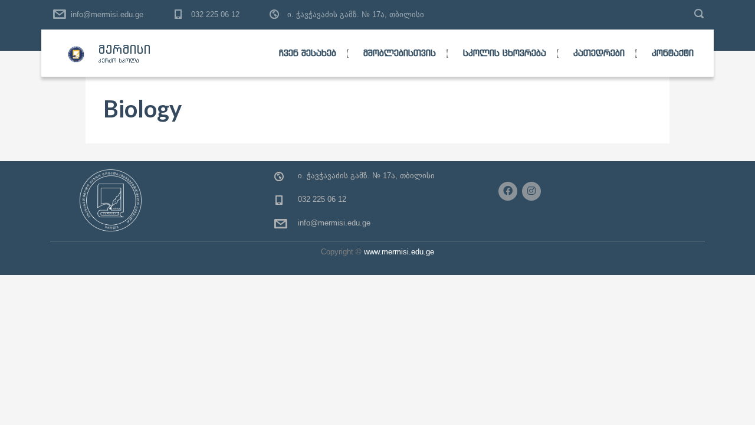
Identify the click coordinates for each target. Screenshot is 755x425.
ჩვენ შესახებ (307, 52)
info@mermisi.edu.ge (107, 14)
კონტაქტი (673, 52)
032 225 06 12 (215, 14)
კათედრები (599, 52)
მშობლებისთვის (399, 52)
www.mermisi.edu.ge (399, 251)
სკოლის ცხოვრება (504, 52)
